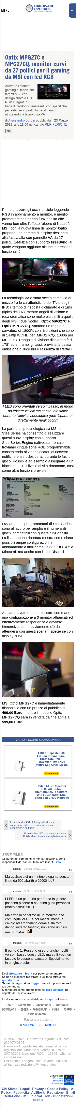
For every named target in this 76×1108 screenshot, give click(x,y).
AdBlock (38, 1092)
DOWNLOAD (9, 1009)
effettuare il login (20, 973)
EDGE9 (24, 1009)
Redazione (55, 1092)
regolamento (55, 989)
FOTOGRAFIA (40, 1009)
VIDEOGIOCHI (43, 1005)
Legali (25, 1089)
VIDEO (55, 1009)
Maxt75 (17, 942)
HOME (9, 1005)
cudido (17, 891)
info (58, 862)
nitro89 (17, 869)
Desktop (26, 1025)
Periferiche (56, 124)
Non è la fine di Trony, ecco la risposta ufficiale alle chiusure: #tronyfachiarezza (44, 835)
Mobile (51, 1025)
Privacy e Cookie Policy (50, 1089)
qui (51, 999)
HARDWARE (24, 1005)
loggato (36, 983)
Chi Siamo (10, 1089)
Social (37, 1096)
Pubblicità (21, 1092)
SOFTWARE (62, 1005)
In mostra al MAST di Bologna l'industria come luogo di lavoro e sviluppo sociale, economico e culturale (32, 825)
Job (47, 1096)
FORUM (67, 1009)
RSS (26, 1096)
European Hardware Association (57, 1080)
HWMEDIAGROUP (38, 1014)
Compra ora (51, 773)
